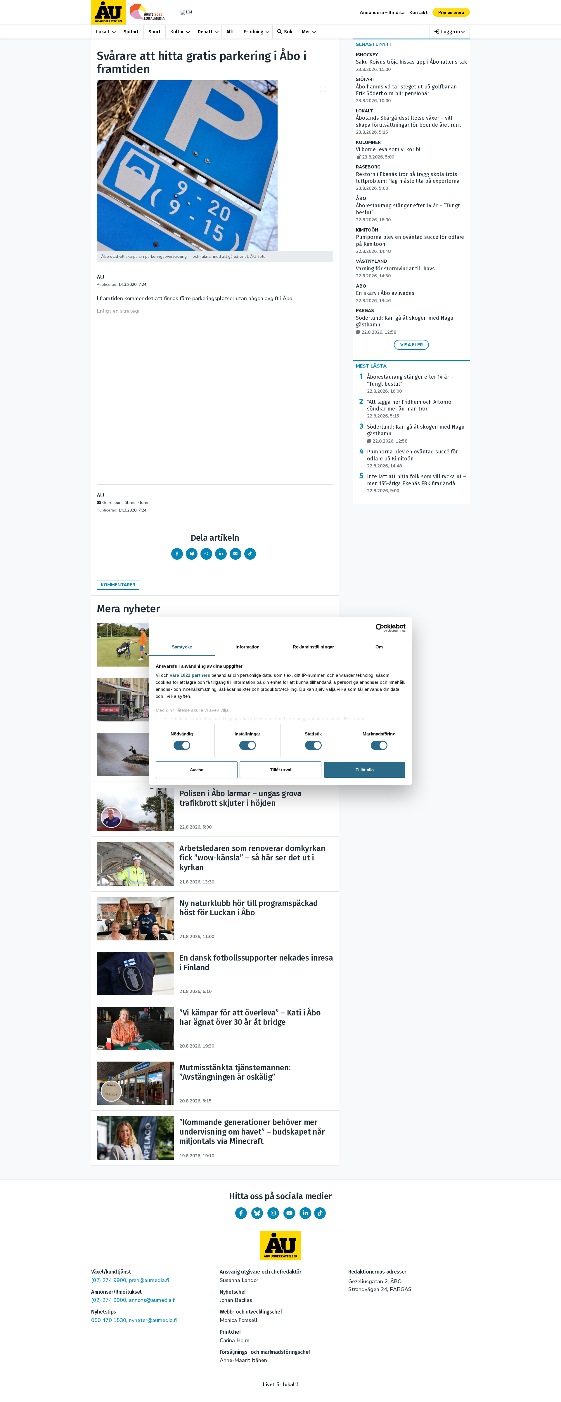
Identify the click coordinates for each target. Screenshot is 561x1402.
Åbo (361, 198)
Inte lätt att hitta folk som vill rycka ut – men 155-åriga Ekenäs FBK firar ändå (416, 483)
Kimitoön (367, 230)
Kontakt (418, 12)
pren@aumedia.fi (149, 1280)
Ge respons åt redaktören (126, 502)
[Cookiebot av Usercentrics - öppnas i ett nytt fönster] (380, 627)
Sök (288, 31)
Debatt (205, 31)
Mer (306, 31)
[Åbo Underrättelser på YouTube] (289, 1213)
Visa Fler (411, 345)
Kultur (177, 31)
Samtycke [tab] (182, 646)
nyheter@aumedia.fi (153, 1320)
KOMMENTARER (118, 585)
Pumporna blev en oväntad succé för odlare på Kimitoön (412, 458)
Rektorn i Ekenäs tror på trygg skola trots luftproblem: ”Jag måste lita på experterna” (409, 181)
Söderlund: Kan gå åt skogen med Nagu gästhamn (416, 434)
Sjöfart (131, 31)
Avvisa (196, 769)
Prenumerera (451, 12)
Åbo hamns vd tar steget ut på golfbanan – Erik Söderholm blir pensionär (408, 94)
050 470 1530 (108, 1320)
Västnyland (371, 261)
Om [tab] (379, 646)
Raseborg (368, 167)
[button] (450, 32)
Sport (154, 31)
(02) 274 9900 (108, 1280)
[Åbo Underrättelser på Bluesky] (257, 1213)
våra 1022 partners (190, 675)
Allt (230, 31)
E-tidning (254, 31)
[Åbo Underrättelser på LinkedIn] (305, 1213)
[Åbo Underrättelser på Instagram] (273, 1213)
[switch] (247, 745)
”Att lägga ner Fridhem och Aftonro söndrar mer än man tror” (409, 409)
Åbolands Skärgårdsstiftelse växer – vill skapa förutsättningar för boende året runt (408, 125)
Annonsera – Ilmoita (382, 12)
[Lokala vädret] (183, 12)
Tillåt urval (280, 769)
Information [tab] (247, 646)
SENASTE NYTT (374, 44)
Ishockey (367, 55)
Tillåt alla (365, 769)
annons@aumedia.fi (152, 1300)
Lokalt (103, 31)
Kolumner (368, 142)
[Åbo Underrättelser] (280, 1245)
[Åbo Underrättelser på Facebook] (241, 1213)
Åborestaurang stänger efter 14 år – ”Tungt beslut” (410, 384)
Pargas (365, 311)
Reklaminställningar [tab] (313, 646)
